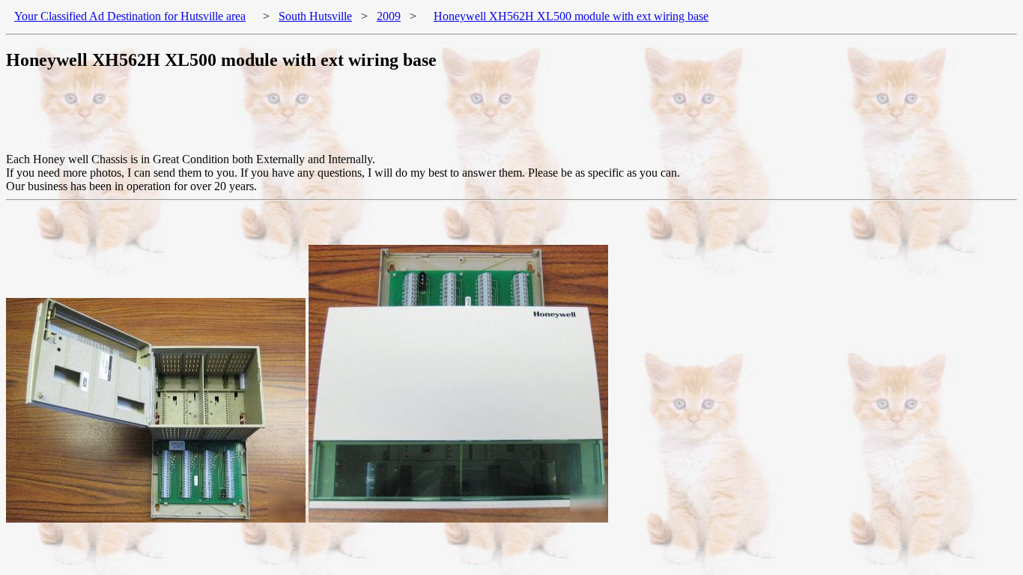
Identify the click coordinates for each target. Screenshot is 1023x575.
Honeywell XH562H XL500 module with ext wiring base (571, 16)
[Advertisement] (278, 119)
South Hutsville (315, 16)
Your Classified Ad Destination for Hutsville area (130, 16)
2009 (389, 16)
